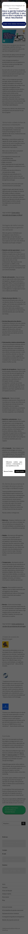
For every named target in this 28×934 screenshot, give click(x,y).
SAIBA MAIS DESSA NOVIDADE (14, 24)
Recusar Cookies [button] (8, 471)
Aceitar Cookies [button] (20, 471)
